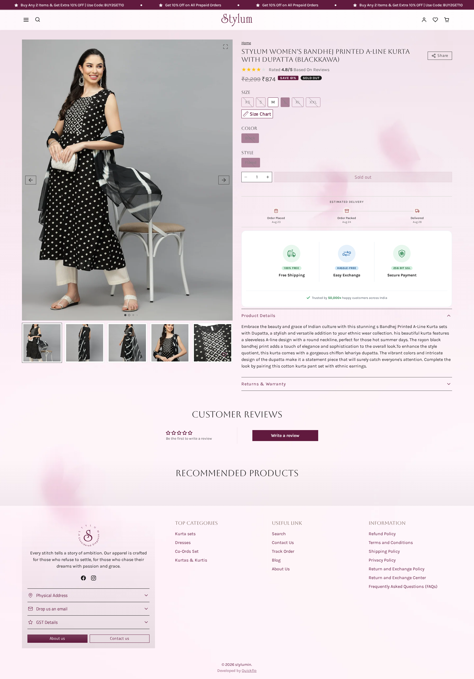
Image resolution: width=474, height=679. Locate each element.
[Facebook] (83, 578)
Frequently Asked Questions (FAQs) (403, 586)
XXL (313, 102)
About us (57, 638)
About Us (281, 568)
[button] (26, 20)
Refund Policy (382, 533)
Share (443, 55)
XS (247, 102)
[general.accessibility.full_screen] (225, 47)
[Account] (424, 20)
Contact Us (283, 542)
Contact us (119, 638)
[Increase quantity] (267, 177)
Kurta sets (185, 533)
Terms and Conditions (391, 542)
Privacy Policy (382, 560)
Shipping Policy (384, 551)
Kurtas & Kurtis (191, 560)
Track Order (283, 551)
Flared (250, 162)
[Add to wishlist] (224, 355)
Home (246, 43)
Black (250, 138)
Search (279, 533)
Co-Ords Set (187, 551)
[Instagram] (94, 578)
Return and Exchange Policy (396, 568)
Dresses (183, 542)
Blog (276, 560)
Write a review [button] (285, 435)
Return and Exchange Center (397, 577)
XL (297, 102)
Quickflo (249, 670)
